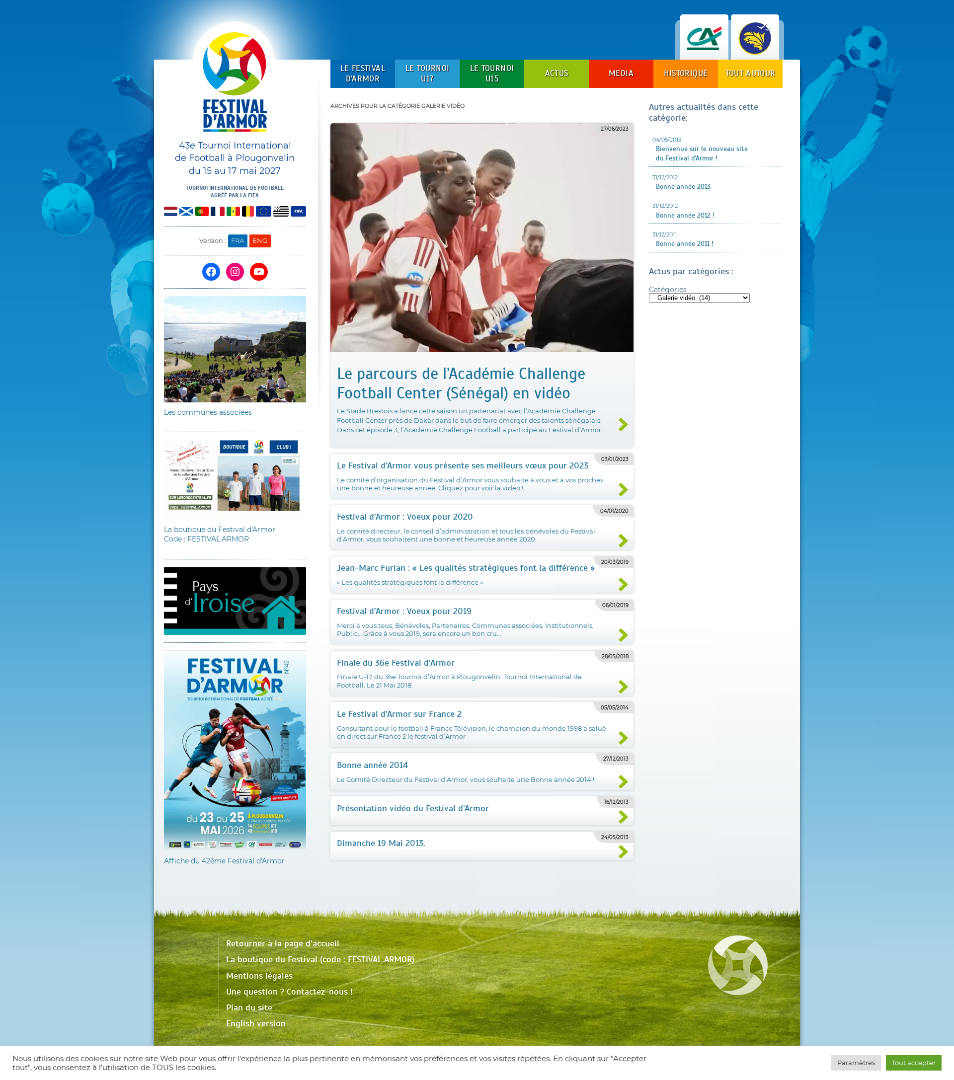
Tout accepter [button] (914, 1063)
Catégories (668, 289)
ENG (259, 240)
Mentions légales (259, 975)
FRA (237, 240)
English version (256, 1023)
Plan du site (249, 1007)
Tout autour (750, 73)
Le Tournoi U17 (427, 73)
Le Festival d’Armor (362, 73)
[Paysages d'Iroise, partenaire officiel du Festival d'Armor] (755, 49)
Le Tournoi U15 (492, 73)
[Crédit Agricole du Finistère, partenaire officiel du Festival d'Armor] (704, 49)
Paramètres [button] (856, 1063)
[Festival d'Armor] (235, 85)
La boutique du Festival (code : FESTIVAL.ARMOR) (320, 959)
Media (621, 73)
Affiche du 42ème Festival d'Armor (224, 860)
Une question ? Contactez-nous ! (289, 991)
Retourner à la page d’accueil (282, 943)
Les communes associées (208, 412)
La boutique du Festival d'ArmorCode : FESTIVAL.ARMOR (219, 534)
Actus (556, 73)
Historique (686, 73)
